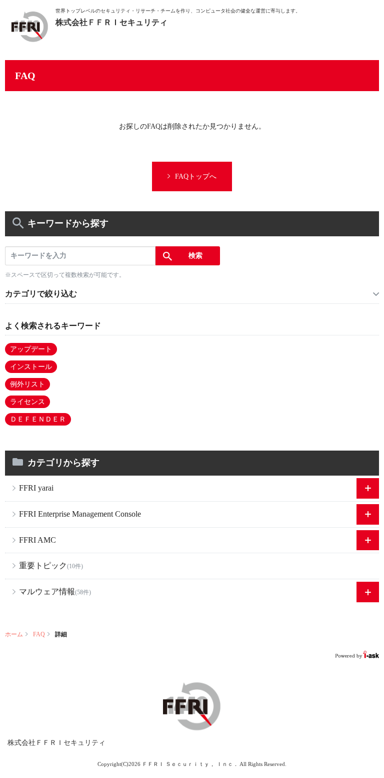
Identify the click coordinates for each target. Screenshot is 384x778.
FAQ (39, 634)
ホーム (14, 634)
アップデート (31, 349)
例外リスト (27, 384)
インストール (31, 366)
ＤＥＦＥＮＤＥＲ (38, 419)
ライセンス (27, 402)
